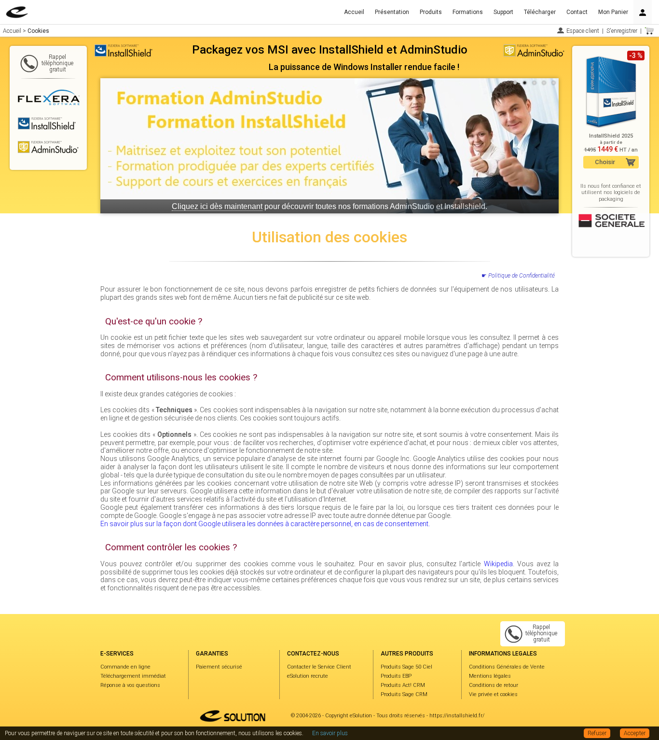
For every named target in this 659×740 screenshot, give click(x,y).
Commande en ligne (125, 667)
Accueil (354, 12)
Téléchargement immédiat (133, 676)
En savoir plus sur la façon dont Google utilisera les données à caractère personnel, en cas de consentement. (265, 524)
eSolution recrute (307, 676)
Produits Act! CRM (403, 685)
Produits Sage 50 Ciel (406, 667)
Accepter (634, 733)
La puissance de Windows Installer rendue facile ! (364, 67)
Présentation (392, 12)
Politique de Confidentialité (521, 275)
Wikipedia (498, 564)
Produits (431, 12)
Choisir (605, 162)
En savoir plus (330, 733)
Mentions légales (490, 676)
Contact (577, 12)
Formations (468, 12)
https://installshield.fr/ (456, 715)
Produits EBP (396, 676)
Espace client (582, 31)
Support (503, 12)
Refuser (597, 733)
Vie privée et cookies (493, 694)
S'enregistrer (621, 31)
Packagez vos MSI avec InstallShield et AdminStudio (329, 49)
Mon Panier (613, 12)
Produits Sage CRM (404, 694)
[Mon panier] (649, 31)
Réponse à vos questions (130, 685)
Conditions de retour (493, 685)
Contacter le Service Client (319, 667)
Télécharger (540, 12)
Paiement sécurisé (219, 667)
